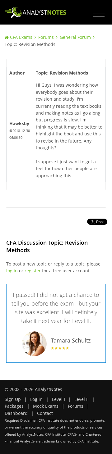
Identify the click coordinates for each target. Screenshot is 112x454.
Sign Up (13, 399)
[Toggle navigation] (99, 13)
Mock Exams (45, 406)
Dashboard (16, 413)
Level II (81, 399)
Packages (14, 406)
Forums (46, 37)
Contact (45, 413)
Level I (58, 399)
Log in (36, 399)
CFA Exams (21, 37)
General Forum (75, 37)
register (33, 271)
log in (12, 271)
